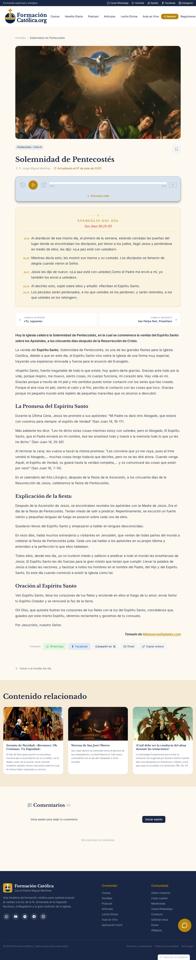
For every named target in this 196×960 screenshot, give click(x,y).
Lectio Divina (129, 16)
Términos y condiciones (139, 946)
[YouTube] (15, 916)
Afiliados (156, 930)
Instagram (187, 3)
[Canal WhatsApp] (6, 916)
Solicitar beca (159, 919)
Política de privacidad (166, 946)
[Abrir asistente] (184, 925)
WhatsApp (57, 646)
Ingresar (171, 16)
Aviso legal (187, 946)
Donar (155, 925)
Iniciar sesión (153, 819)
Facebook (170, 3)
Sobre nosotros (160, 892)
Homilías (20, 37)
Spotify (154, 3)
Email (130, 646)
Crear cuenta (159, 898)
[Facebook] (34, 916)
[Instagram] (43, 916)
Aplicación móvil (112, 925)
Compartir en (103, 646)
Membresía (158, 903)
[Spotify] (24, 916)
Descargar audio (100, 195)
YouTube (139, 3)
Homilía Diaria (74, 16)
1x (173, 184)
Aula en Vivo (151, 16)
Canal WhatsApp (119, 3)
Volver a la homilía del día (35, 668)
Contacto (157, 914)
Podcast (93, 16)
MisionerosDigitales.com (162, 634)
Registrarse (188, 16)
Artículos (109, 16)
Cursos (55, 16)
